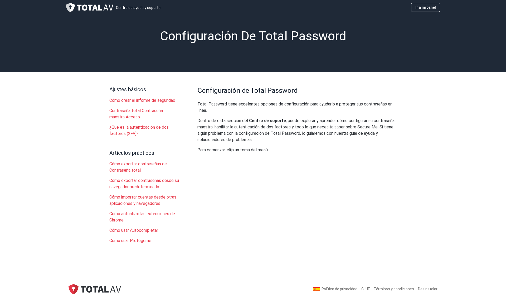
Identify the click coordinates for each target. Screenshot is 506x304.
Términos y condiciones (394, 289)
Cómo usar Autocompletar (133, 230)
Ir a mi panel (425, 7)
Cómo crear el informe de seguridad (142, 100)
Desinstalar (427, 289)
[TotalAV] (95, 288)
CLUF (365, 289)
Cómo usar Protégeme (130, 240)
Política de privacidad (339, 289)
